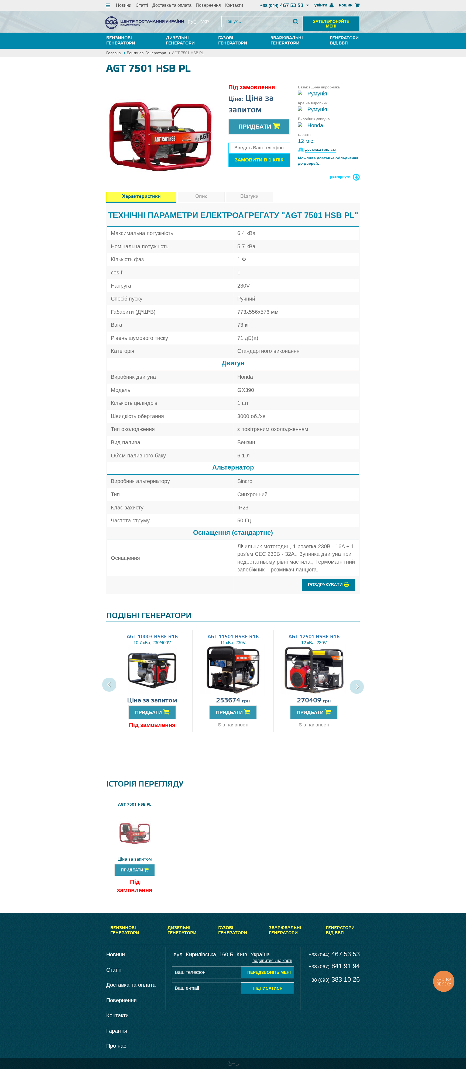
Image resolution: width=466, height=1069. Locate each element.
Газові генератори (232, 41)
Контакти (234, 5)
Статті (142, 5)
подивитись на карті (272, 960)
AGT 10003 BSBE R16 (152, 637)
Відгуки (249, 196)
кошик (346, 5)
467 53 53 (282, 6)
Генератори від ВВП (344, 41)
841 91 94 (334, 966)
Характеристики (141, 196)
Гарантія (116, 1031)
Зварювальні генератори (286, 41)
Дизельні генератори (180, 41)
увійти (321, 5)
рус (192, 22)
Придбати (255, 126)
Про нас (116, 1046)
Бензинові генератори (120, 41)
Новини (123, 5)
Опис (201, 196)
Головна (113, 53)
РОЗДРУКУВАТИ (326, 584)
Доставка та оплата (171, 5)
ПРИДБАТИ (149, 712)
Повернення (208, 5)
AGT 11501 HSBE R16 (233, 637)
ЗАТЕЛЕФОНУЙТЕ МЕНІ (331, 23)
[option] (160, 129)
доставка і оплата (320, 149)
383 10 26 (334, 979)
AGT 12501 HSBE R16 (314, 637)
